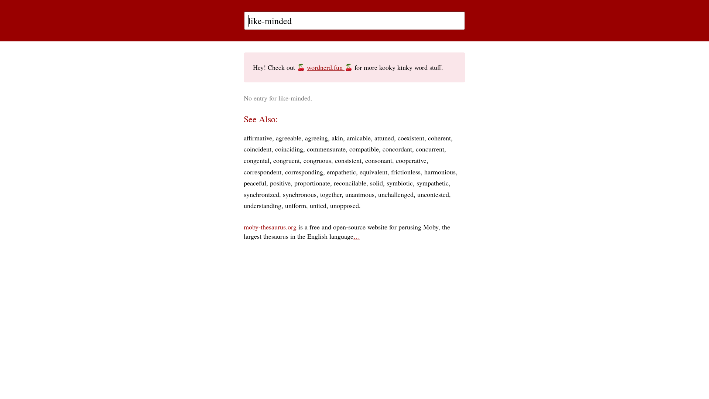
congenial (257, 160)
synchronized (261, 194)
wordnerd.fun (326, 67)
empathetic (341, 171)
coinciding (289, 148)
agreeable (288, 137)
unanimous (359, 194)
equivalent (373, 171)
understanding (262, 205)
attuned (384, 137)
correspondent (262, 171)
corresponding (304, 171)
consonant (378, 160)
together (331, 194)
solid (376, 182)
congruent (286, 160)
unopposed (344, 205)
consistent (348, 160)
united (318, 205)
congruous (317, 160)
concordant (397, 148)
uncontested (433, 194)
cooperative (411, 160)
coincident (257, 148)
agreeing (316, 137)
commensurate (326, 148)
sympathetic (433, 182)
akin (337, 137)
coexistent (411, 137)
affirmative (258, 137)
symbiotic (400, 182)
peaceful (255, 182)
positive (280, 182)
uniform (295, 205)
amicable (359, 137)
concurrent (430, 148)
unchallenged (396, 194)
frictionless (406, 171)
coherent (439, 137)
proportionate (312, 182)
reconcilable (350, 182)
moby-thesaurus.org (270, 226)
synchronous (299, 194)
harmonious (440, 171)
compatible (364, 148)
